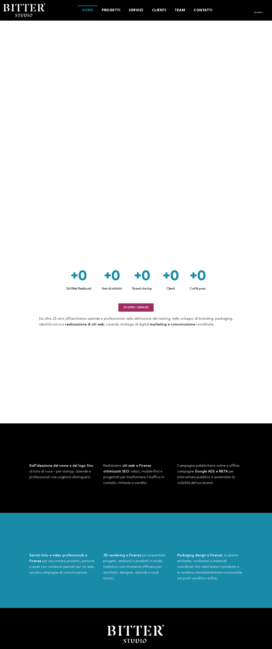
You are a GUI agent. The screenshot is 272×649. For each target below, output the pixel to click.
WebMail (258, 12)
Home (87, 10)
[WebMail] (259, 8)
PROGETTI (111, 10)
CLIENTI (159, 10)
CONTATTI (203, 10)
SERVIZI (136, 10)
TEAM (180, 10)
